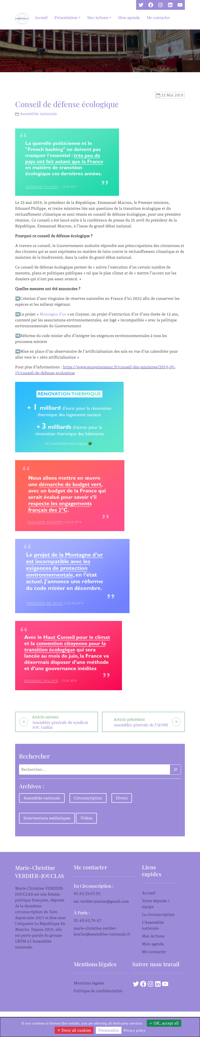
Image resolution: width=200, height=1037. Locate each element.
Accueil (41, 17)
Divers (122, 798)
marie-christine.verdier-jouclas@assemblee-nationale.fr (102, 931)
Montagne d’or (53, 314)
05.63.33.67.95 (87, 893)
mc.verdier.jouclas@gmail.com (101, 901)
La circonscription (158, 914)
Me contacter (158, 17)
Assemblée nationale (38, 113)
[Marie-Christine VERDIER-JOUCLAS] (23, 18)
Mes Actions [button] (97, 17)
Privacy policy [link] (135, 1030)
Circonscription (88, 798)
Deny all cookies (75, 1030)
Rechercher (34, 756)
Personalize (108, 1030)
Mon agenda (129, 17)
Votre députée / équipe (156, 903)
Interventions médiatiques (46, 818)
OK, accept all (166, 1023)
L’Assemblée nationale (153, 925)
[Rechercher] (175, 769)
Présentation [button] (65, 17)
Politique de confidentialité (98, 991)
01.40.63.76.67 (87, 920)
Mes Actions (153, 936)
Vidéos (86, 818)
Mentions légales (89, 983)
